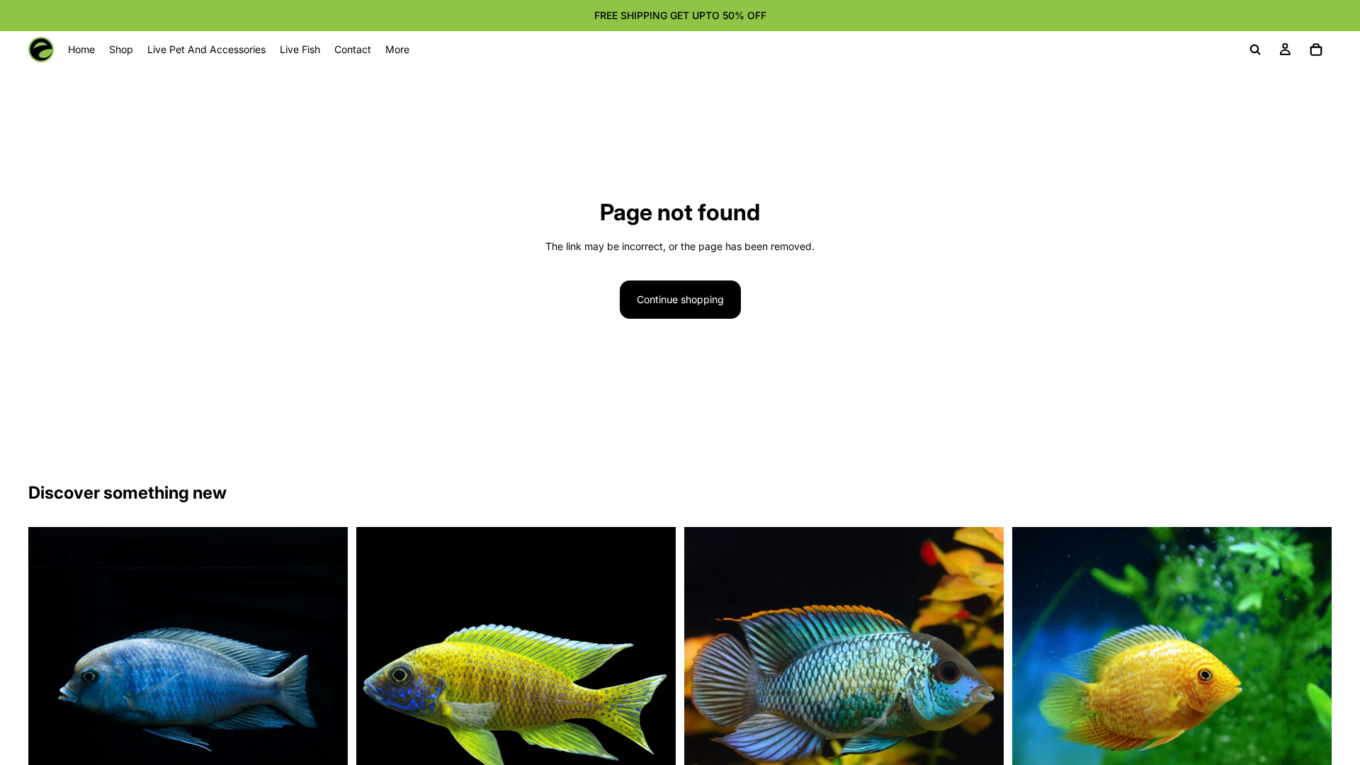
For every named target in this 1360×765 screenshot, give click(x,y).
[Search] (1255, 49)
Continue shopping (680, 299)
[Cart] (1316, 49)
